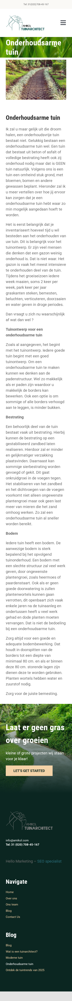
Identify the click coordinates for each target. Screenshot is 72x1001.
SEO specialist (49, 861)
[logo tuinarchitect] (25, 16)
